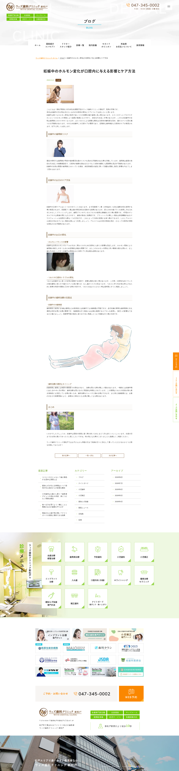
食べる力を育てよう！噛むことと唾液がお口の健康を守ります (54, 506)
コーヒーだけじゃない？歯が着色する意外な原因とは (54, 478)
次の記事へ (113, 455)
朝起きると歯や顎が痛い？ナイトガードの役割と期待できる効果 (54, 514)
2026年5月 (119, 495)
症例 (80, 520)
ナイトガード (84, 483)
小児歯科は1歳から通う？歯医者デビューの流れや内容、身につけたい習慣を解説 (54, 496)
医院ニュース (83, 508)
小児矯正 (82, 495)
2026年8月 (119, 477)
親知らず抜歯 (83, 501)
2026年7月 (119, 483)
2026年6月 (119, 489)
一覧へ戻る (89, 455)
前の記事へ (66, 455)
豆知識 (58, 80)
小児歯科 (82, 489)
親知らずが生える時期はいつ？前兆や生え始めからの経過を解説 (54, 487)
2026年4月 (119, 501)
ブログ (81, 477)
